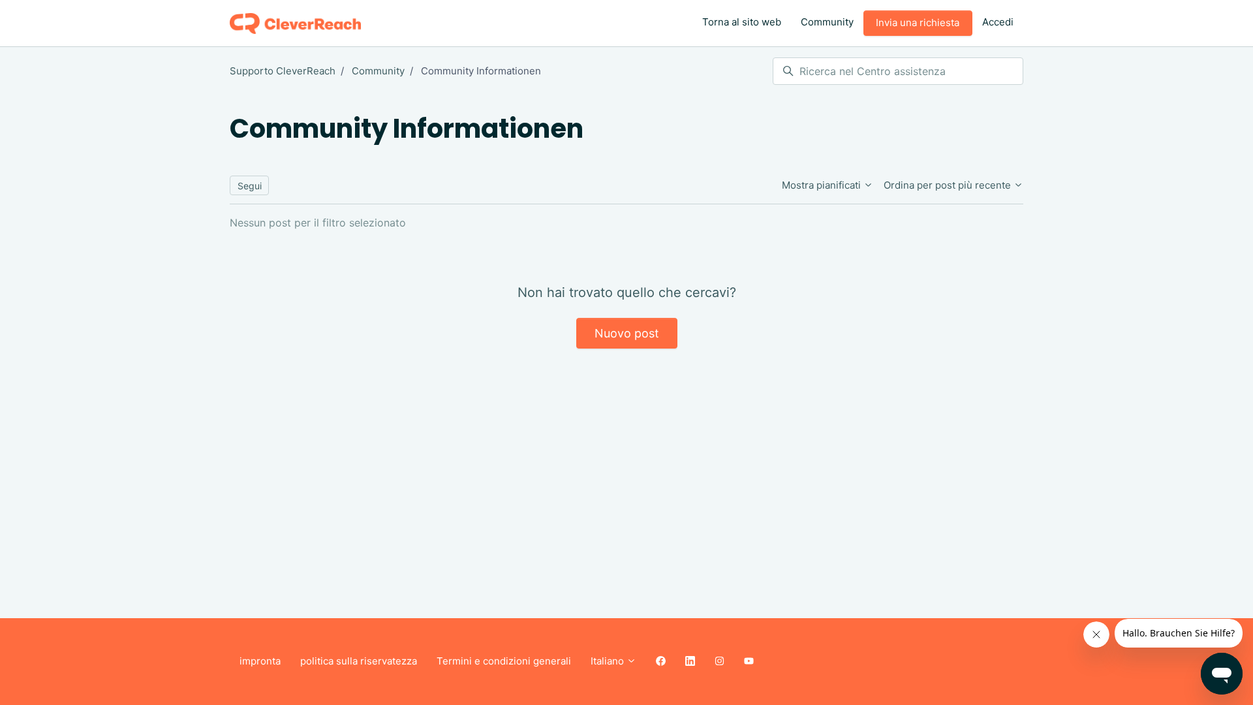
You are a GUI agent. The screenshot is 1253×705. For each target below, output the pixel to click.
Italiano (608, 661)
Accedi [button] (997, 22)
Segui (250, 185)
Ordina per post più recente (948, 185)
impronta (260, 661)
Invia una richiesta (917, 22)
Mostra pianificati (822, 185)
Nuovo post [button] (627, 333)
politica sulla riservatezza (358, 661)
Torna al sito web (741, 22)
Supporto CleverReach (282, 71)
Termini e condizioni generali (504, 661)
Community (827, 22)
